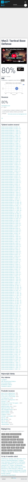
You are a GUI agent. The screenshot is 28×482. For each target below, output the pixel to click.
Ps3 (3, 444)
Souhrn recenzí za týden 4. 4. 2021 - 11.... (11, 348)
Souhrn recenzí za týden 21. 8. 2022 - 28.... (11, 230)
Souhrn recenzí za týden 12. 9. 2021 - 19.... (11, 310)
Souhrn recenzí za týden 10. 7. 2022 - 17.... (11, 240)
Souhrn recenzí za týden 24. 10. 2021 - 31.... (11, 300)
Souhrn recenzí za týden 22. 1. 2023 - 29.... (11, 194)
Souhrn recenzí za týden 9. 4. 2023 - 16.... (11, 176)
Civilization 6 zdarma (6, 386)
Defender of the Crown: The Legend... (10, 403)
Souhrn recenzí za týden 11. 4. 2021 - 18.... (11, 346)
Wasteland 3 (11, 463)
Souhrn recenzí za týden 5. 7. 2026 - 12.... (11, 135)
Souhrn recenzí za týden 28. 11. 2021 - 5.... (11, 292)
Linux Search (12, 475)
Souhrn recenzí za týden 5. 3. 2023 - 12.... (11, 184)
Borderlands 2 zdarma (6, 384)
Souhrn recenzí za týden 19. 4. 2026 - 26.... (11, 153)
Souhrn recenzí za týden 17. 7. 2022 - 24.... (11, 238)
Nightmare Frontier (5, 408)
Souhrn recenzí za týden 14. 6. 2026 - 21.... (11, 140)
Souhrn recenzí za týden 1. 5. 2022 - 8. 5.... (11, 256)
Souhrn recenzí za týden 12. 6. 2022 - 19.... (11, 246)
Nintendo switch (10, 444)
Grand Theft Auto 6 (13, 468)
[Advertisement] (14, 23)
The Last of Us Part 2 (20, 463)
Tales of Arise (4, 422)
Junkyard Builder (5, 424)
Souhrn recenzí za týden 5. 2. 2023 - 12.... (11, 190)
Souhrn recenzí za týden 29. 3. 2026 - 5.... (11, 158)
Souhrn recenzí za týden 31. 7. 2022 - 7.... (11, 235)
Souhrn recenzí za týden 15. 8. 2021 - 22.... (11, 316)
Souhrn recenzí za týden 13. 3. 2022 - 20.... (11, 267)
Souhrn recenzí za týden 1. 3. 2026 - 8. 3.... (11, 164)
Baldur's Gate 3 (18, 467)
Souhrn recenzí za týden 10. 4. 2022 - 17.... (11, 261)
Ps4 (7, 434)
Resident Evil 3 (14, 462)
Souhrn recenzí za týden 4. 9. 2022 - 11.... (11, 226)
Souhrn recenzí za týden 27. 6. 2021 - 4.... (11, 328)
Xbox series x (5, 452)
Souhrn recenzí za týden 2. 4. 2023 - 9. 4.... (11, 177)
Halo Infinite (11, 467)
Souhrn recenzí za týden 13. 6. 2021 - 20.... (11, 331)
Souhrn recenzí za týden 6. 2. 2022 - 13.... (11, 276)
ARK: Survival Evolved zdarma (8, 381)
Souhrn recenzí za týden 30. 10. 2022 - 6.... (11, 213)
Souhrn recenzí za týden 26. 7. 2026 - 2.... (11, 130)
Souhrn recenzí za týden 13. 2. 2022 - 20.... (11, 274)
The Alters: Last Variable (7, 416)
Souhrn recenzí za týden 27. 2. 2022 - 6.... (11, 271)
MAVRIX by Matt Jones (6, 406)
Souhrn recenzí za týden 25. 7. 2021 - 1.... (11, 321)
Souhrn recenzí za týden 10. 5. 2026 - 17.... (11, 148)
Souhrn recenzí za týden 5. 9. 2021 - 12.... (11, 312)
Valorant (8, 473)
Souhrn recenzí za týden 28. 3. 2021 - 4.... (11, 349)
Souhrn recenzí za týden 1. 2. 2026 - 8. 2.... (11, 171)
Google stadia (17, 450)
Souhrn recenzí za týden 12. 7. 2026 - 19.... (11, 133)
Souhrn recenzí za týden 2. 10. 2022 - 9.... (11, 220)
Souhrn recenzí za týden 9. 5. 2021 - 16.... (11, 339)
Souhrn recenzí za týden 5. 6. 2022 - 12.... (11, 248)
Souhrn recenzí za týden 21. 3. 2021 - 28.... (11, 351)
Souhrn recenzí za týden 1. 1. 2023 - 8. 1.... (11, 199)
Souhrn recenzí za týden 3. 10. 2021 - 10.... (11, 305)
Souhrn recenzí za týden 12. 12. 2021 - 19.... (11, 289)
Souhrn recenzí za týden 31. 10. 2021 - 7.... (11, 298)
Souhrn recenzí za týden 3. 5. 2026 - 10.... (11, 150)
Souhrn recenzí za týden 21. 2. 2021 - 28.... (11, 357)
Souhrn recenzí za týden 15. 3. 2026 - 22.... (11, 161)
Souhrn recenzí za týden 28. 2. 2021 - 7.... (11, 356)
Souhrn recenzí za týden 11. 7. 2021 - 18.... (11, 325)
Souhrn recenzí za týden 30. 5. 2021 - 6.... (11, 334)
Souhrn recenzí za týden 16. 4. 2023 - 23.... (11, 174)
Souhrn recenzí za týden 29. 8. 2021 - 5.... (11, 313)
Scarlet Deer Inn (5, 404)
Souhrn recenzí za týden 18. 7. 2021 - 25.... (11, 323)
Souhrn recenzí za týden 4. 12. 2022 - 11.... (11, 205)
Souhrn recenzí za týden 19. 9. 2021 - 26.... (11, 308)
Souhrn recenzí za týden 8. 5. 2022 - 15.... (11, 254)
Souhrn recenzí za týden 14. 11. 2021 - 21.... (11, 295)
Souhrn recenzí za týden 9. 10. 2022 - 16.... (11, 218)
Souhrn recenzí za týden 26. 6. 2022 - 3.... (11, 243)
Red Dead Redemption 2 (13, 460)
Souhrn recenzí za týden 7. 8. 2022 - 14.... (11, 233)
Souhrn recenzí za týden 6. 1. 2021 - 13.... (11, 369)
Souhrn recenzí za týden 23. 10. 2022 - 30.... (11, 215)
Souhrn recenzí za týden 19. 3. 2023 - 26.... (11, 181)
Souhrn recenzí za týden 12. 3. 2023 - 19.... (11, 182)
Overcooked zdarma (6, 383)
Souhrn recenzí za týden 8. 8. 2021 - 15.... (11, 318)
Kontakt (4, 479)
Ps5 (10, 442)
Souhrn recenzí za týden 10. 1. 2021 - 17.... (11, 367)
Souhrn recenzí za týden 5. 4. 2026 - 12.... (11, 156)
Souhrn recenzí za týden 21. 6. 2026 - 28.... (11, 138)
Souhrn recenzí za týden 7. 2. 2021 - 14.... (11, 361)
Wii (8, 447)
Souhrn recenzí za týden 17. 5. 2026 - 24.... (11, 146)
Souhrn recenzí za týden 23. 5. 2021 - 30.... (11, 336)
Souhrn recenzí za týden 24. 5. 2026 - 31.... (11, 145)
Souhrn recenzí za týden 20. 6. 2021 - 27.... (11, 330)
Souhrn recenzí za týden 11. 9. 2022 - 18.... (11, 225)
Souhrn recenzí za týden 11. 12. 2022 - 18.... (11, 204)
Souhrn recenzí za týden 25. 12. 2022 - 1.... (11, 200)
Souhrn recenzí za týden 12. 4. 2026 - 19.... (11, 155)
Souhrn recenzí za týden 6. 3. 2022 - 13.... (11, 269)
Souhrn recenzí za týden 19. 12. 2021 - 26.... (11, 287)
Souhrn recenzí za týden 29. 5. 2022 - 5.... (11, 249)
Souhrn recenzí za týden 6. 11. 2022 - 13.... (11, 212)
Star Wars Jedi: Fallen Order (15, 458)
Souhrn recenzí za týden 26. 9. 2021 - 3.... (11, 307)
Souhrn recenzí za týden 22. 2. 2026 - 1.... (11, 166)
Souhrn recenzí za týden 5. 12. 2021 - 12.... (11, 290)
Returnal (3, 473)
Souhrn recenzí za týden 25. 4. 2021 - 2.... (11, 343)
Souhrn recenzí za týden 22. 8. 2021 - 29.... (11, 315)
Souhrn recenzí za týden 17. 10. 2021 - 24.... (11, 302)
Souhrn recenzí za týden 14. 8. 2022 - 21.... (11, 231)
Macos (4, 436)
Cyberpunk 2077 (5, 465)
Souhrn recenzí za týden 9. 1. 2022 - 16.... (11, 282)
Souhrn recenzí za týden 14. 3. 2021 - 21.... (11, 352)
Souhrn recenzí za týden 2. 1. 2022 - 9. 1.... (11, 284)
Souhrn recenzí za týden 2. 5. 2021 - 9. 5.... (11, 341)
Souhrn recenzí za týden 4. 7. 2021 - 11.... (11, 326)
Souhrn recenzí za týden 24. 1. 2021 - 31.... (11, 364)
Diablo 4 (5, 472)
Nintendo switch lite (15, 434)
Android (13, 439)
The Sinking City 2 (5, 398)
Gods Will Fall (22, 472)
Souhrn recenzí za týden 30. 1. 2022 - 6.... (11, 277)
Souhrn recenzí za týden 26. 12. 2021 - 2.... (11, 285)
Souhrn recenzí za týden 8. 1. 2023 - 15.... (11, 197)
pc (22, 80)
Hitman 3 (10, 472)
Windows (15, 436)
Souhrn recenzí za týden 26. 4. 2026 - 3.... (11, 151)
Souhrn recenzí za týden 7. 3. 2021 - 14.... (11, 354)
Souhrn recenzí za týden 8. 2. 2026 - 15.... (11, 169)
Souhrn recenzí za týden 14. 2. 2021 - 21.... (11, 359)
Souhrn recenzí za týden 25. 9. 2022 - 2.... (11, 222)
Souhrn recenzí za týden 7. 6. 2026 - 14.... (11, 141)
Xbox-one (4, 442)
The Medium (16, 472)
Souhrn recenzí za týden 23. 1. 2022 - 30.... (11, 279)
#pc (3, 78)
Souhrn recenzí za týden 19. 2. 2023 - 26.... (11, 187)
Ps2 (14, 442)
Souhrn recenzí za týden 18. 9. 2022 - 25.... (11, 223)
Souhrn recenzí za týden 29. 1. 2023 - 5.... (11, 192)
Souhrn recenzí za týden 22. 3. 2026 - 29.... (11, 159)
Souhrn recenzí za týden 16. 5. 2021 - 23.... (11, 338)
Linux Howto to (4, 475)
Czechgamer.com (5, 105)
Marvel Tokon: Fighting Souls (8, 393)
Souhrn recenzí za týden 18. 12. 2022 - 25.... (11, 202)
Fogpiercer (4, 414)
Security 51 (4, 401)
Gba (22, 447)
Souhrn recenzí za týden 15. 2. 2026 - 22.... (11, 168)
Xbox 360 (20, 442)
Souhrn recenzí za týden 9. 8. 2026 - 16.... (11, 127)
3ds (17, 447)
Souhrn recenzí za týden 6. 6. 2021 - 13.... (11, 333)
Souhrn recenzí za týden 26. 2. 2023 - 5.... (11, 186)
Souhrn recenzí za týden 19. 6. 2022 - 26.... (11, 244)
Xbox (4, 447)
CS (2, 118)
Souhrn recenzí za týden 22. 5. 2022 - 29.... (11, 251)
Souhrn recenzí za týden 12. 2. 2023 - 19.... (11, 189)
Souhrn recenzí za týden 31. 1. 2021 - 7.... (11, 362)
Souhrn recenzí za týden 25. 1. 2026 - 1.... (11, 173)
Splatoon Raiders (5, 411)
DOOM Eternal (4, 458)
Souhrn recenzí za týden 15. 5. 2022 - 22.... (11, 253)
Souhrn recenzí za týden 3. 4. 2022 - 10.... (11, 262)
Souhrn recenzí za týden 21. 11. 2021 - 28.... (11, 294)
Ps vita (10, 450)
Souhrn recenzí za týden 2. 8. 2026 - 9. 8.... (11, 128)
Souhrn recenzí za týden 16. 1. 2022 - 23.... (11, 280)
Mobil (23, 444)
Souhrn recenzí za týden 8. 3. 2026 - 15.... (11, 163)
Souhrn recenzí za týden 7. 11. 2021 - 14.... (11, 297)
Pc (3, 434)
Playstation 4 (5, 439)
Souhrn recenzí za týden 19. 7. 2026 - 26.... (11, 132)
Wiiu (13, 447)
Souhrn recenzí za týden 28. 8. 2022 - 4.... (11, 228)
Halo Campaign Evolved (7, 409)
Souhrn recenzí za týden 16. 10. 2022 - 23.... (11, 217)
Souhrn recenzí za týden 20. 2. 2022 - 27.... (11, 272)
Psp (18, 444)
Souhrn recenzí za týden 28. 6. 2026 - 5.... (11, 137)
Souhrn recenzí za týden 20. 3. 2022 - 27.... (11, 266)
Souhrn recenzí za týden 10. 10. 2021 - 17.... (11, 303)
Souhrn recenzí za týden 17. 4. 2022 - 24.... (11, 259)
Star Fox (3, 417)
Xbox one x (20, 439)
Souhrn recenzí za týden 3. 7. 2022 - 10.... (11, 241)
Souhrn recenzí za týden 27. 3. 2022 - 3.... (11, 264)
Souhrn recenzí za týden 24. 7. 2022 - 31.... (11, 236)
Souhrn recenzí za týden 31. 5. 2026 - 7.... (11, 143)
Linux (9, 436)
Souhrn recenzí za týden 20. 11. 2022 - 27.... (11, 208)
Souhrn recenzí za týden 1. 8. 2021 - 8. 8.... (11, 320)
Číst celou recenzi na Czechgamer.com (17, 114)
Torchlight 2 (4, 379)
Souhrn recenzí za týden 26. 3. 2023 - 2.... (11, 179)
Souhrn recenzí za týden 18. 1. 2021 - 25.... (11, 365)
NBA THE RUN (4, 419)
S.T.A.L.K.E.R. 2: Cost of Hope (8, 396)
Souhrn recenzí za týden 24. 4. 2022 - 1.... (11, 258)
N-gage (4, 450)
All (11, 452)
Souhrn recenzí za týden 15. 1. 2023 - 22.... (11, 195)
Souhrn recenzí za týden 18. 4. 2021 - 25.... (11, 344)
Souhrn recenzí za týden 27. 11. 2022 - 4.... (11, 207)
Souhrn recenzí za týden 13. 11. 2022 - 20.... (11, 210)
